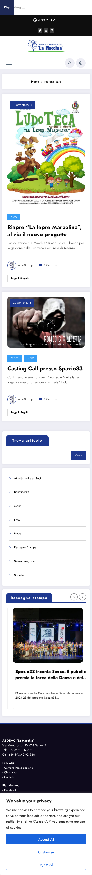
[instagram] (52, 30)
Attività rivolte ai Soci (27, 478)
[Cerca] (70, 63)
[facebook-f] (40, 30)
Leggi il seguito (20, 278)
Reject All (46, 864)
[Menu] (8, 63)
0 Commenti (52, 265)
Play (7, 7)
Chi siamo (10, 772)
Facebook (10, 790)
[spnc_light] (81, 63)
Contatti (9, 777)
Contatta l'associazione (18, 768)
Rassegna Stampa (25, 547)
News (14, 216)
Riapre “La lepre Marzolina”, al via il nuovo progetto (44, 231)
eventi (14, 358)
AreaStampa (26, 265)
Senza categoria (24, 561)
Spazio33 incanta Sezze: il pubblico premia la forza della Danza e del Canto (47, 675)
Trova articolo (27, 440)
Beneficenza (21, 492)
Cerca (78, 455)
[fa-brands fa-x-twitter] (46, 30)
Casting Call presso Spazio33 (45, 368)
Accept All (46, 839)
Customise (46, 852)
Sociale (19, 575)
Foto (17, 520)
